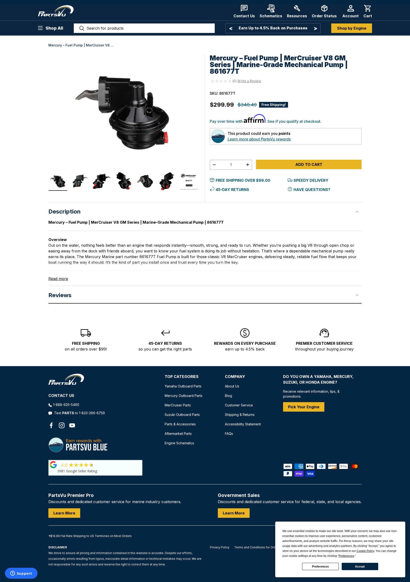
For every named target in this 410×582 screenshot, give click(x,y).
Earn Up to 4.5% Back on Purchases (273, 28)
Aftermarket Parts (178, 434)
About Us (232, 386)
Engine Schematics (179, 443)
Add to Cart (308, 164)
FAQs (229, 434)
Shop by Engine (351, 28)
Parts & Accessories (180, 424)
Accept (360, 566)
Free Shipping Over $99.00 (243, 180)
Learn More (64, 513)
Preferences (320, 566)
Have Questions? (312, 189)
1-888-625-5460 (66, 405)
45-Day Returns (232, 189)
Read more (58, 278)
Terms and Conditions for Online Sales (261, 547)
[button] (367, 11)
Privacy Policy (219, 547)
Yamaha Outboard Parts (183, 386)
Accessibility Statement (243, 424)
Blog (228, 396)
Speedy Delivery (311, 180)
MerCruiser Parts (178, 405)
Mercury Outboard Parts (183, 396)
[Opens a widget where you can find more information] (21, 574)
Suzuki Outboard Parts (182, 415)
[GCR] (53, 464)
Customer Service (239, 405)
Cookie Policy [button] (365, 551)
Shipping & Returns (240, 415)
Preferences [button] (346, 556)
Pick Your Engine (303, 407)
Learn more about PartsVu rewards (259, 139)
